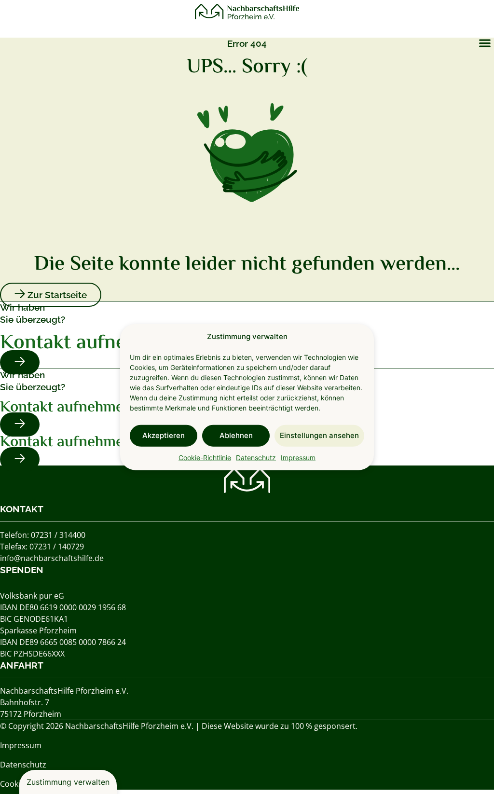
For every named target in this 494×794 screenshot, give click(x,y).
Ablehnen (236, 435)
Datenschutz (256, 457)
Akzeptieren (163, 435)
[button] (484, 42)
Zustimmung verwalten (68, 782)
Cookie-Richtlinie (204, 457)
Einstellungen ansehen (319, 435)
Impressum (298, 457)
